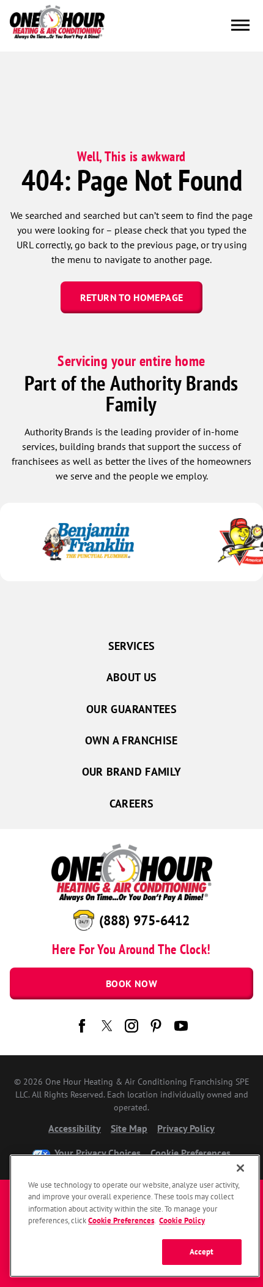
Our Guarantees (131, 709)
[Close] (240, 1168)
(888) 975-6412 (144, 920)
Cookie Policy (182, 1220)
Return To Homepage (131, 297)
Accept (202, 1252)
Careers (131, 803)
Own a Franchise (131, 740)
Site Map (129, 1128)
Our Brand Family (132, 772)
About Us (131, 677)
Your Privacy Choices (96, 1153)
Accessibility (74, 1128)
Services (131, 646)
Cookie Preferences (121, 1220)
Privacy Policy (186, 1128)
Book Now (131, 983)
